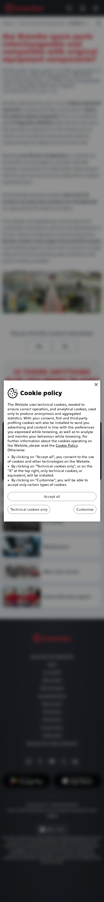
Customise (85, 509)
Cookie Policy (66, 445)
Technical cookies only (28, 509)
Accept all (52, 496)
